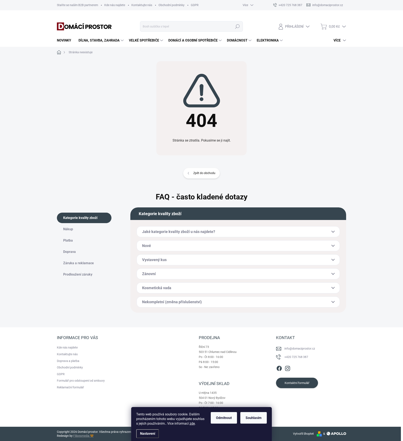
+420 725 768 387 (296, 357)
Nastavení (147, 434)
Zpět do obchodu (204, 173)
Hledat (237, 26)
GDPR (195, 5)
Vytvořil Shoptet (303, 433)
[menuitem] (65, 40)
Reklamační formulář (70, 387)
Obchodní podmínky (171, 5)
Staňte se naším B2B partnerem (77, 5)
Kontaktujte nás (141, 5)
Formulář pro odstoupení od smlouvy (81, 380)
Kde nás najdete (114, 5)
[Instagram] (287, 367)
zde (192, 423)
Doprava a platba (68, 361)
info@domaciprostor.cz (299, 348)
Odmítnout (224, 418)
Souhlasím (254, 418)
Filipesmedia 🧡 (83, 435)
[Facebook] (279, 367)
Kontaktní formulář (297, 383)
